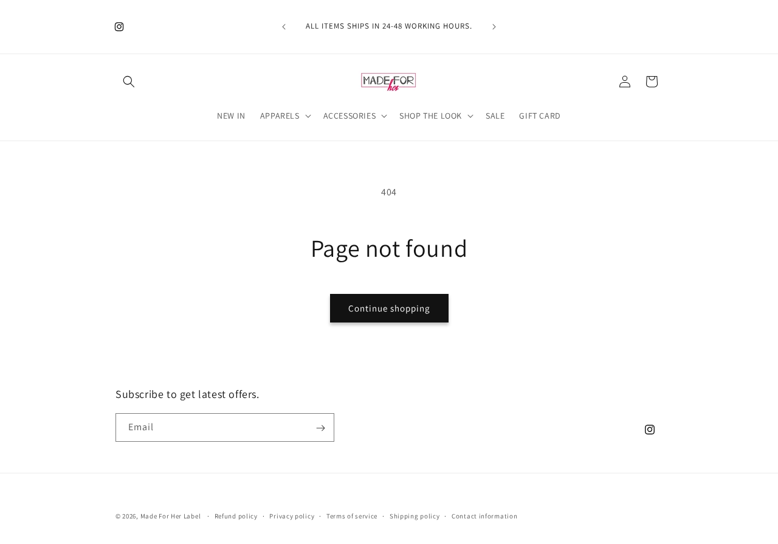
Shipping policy (415, 515)
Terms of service (351, 515)
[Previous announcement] (283, 26)
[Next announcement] (494, 26)
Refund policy (236, 515)
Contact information (484, 515)
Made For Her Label (170, 516)
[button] (128, 81)
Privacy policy (291, 515)
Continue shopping (389, 308)
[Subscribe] (320, 428)
